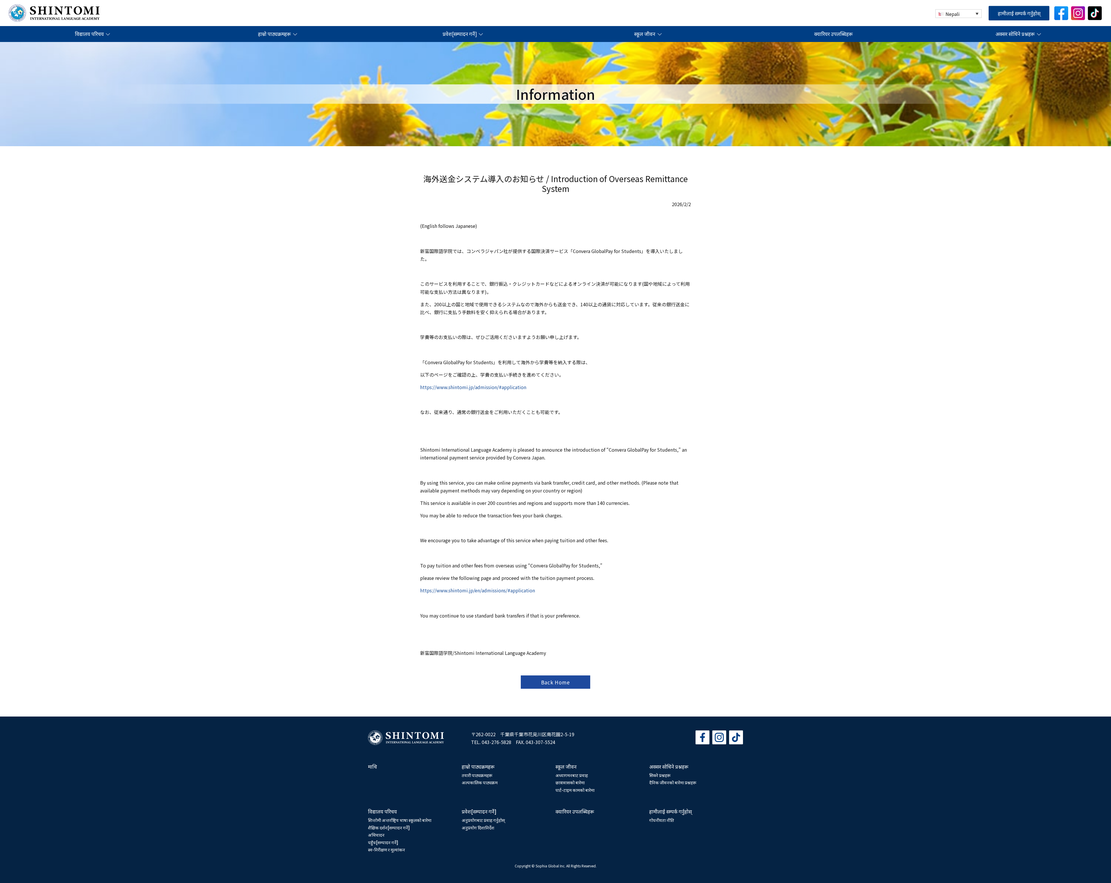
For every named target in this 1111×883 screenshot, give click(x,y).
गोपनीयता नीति (661, 820)
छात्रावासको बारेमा (570, 782)
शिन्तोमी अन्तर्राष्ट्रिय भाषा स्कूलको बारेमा (399, 820)
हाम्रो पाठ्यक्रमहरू (274, 34)
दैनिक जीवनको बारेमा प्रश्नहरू (672, 782)
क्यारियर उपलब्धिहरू (833, 34)
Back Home (555, 682)
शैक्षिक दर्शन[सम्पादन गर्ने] (389, 828)
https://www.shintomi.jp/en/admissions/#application (477, 590)
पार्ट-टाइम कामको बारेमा (575, 790)
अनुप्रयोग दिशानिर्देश (478, 828)
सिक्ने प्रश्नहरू (660, 775)
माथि (372, 766)
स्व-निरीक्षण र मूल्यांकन (386, 850)
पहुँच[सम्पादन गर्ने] (383, 842)
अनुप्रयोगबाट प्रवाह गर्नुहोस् (483, 820)
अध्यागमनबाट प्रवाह (572, 775)
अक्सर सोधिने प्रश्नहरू (1015, 34)
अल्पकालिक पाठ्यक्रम (480, 782)
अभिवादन (376, 835)
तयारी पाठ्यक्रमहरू (477, 775)
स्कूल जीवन (644, 34)
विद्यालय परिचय (89, 34)
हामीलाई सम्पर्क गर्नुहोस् (1019, 13)
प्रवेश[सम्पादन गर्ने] (460, 34)
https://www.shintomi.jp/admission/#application (473, 387)
